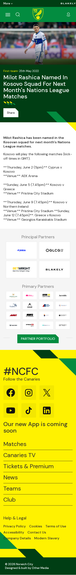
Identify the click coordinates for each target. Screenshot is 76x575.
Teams (12, 488)
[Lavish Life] (46, 295)
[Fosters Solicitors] (46, 325)
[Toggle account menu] (68, 14)
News (10, 477)
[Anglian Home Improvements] (13, 305)
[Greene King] (13, 295)
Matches (14, 444)
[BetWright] (21, 269)
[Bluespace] (46, 315)
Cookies (35, 526)
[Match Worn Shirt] (30, 315)
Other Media (40, 568)
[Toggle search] (22, 14)
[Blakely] (68, 3)
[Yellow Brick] (62, 325)
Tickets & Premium (28, 466)
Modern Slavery (46, 538)
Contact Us (36, 532)
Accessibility (13, 532)
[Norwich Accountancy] (30, 295)
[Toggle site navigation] (7, 14)
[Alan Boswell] (46, 305)
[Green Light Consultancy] (54, 250)
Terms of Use (55, 526)
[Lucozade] (30, 305)
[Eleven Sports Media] (13, 325)
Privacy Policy (14, 526)
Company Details (17, 538)
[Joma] (21, 250)
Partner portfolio (38, 338)
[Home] (38, 14)
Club (9, 499)
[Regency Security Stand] (62, 315)
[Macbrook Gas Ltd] (62, 305)
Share (11, 113)
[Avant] (13, 315)
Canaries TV (19, 455)
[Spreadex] (30, 325)
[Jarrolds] (62, 295)
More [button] (6, 3)
